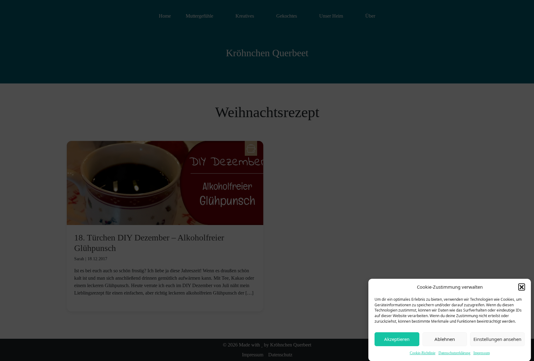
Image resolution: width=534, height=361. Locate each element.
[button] (522, 287)
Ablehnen (444, 339)
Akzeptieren (396, 339)
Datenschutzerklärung (454, 353)
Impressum (481, 353)
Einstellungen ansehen (497, 339)
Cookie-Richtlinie (422, 353)
